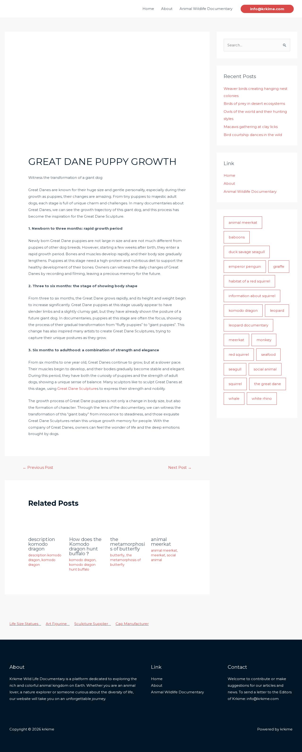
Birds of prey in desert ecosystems (254, 103)
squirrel (235, 384)
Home (148, 8)
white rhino (262, 398)
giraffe (278, 266)
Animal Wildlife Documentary (206, 8)
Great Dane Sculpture (77, 388)
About (166, 8)
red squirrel (239, 354)
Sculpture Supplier (92, 623)
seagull (235, 369)
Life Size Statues (25, 623)
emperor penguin (245, 266)
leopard (277, 310)
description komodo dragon (41, 544)
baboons (237, 237)
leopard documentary (248, 325)
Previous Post (38, 467)
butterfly (117, 555)
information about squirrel (252, 296)
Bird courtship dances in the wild (253, 134)
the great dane (267, 384)
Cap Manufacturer (132, 623)
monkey (263, 340)
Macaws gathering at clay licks (251, 126)
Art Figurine (58, 623)
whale (234, 398)
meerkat (158, 555)
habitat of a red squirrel (249, 281)
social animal (265, 369)
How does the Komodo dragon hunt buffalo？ (85, 546)
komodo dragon (82, 560)
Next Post (180, 467)
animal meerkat (161, 542)
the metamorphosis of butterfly (127, 544)
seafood (268, 354)
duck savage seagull (247, 252)
